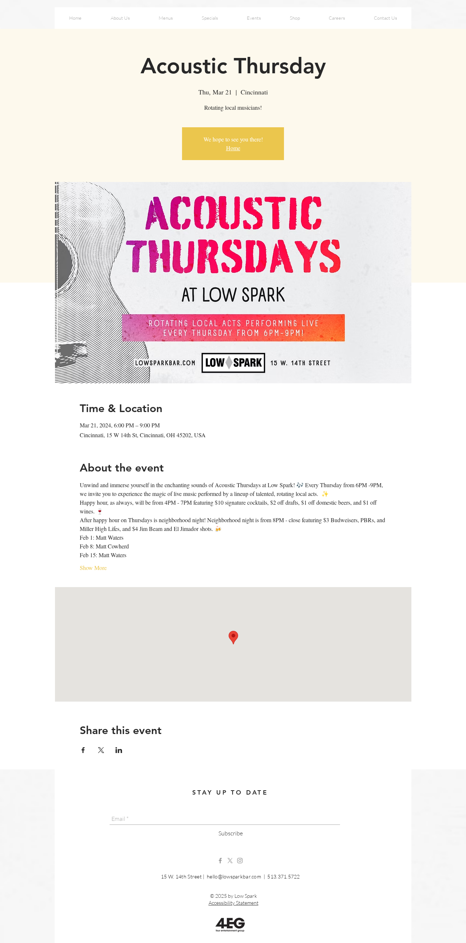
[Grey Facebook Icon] (220, 860)
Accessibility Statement (233, 903)
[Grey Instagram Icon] (240, 860)
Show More (93, 567)
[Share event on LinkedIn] (118, 750)
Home (233, 148)
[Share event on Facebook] (83, 750)
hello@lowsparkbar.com (234, 876)
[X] (230, 860)
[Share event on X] (101, 750)
